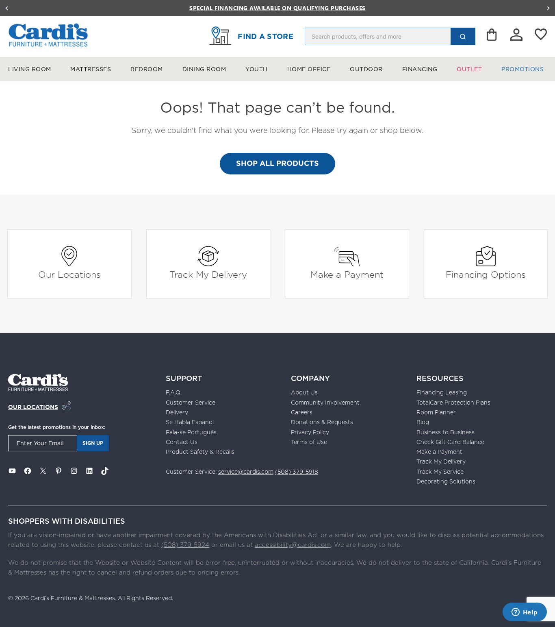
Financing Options (486, 274)
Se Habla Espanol (190, 422)
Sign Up (92, 443)
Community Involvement (325, 402)
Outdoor (366, 69)
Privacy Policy (310, 432)
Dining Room (204, 69)
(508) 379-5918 (296, 472)
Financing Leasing (441, 392)
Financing (420, 69)
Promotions (522, 69)
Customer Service (190, 402)
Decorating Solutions (445, 481)
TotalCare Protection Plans (453, 402)
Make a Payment (347, 274)
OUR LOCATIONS (33, 407)
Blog (422, 422)
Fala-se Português (191, 432)
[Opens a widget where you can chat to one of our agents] (524, 613)
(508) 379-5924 (185, 544)
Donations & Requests (322, 422)
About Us (304, 392)
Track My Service (440, 472)
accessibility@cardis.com (293, 544)
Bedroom (146, 69)
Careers (301, 412)
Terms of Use (309, 442)
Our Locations (69, 274)
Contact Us (181, 442)
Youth (256, 69)
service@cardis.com (245, 472)
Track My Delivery (208, 274)
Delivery (177, 412)
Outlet (469, 69)
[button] (6, 8)
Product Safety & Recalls (200, 452)
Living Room (29, 69)
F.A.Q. (174, 392)
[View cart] (492, 36)
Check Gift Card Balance (450, 442)
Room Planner (436, 412)
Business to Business (445, 432)
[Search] (463, 36)
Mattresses (90, 69)
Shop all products (277, 163)
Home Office (309, 69)
